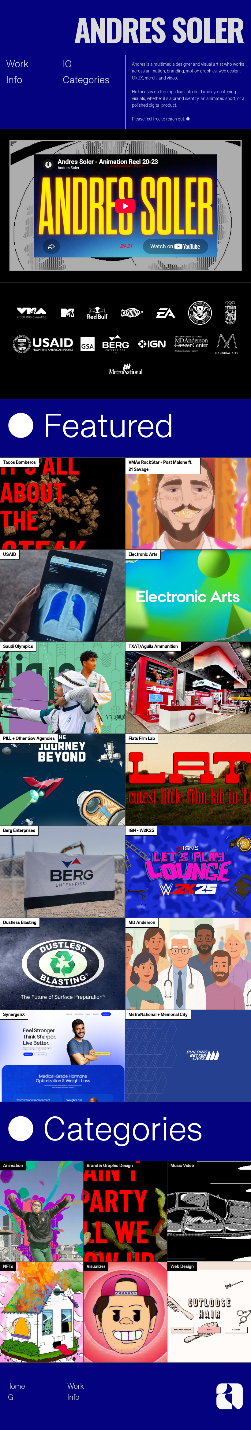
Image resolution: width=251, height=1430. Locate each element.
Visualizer (96, 1267)
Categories (86, 80)
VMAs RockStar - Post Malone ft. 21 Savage (160, 465)
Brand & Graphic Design (110, 1166)
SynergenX (14, 1015)
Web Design (182, 1267)
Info (14, 80)
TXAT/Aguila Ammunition (153, 647)
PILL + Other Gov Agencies (29, 739)
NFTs (8, 1267)
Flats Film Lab (142, 739)
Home (15, 1386)
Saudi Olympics (18, 647)
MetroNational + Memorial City (158, 1015)
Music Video (182, 1166)
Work (17, 64)
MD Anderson (142, 923)
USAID (9, 554)
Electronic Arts (143, 554)
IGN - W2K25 (141, 831)
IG (67, 64)
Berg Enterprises (19, 831)
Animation (13, 1166)
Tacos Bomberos (19, 462)
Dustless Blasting (19, 923)
